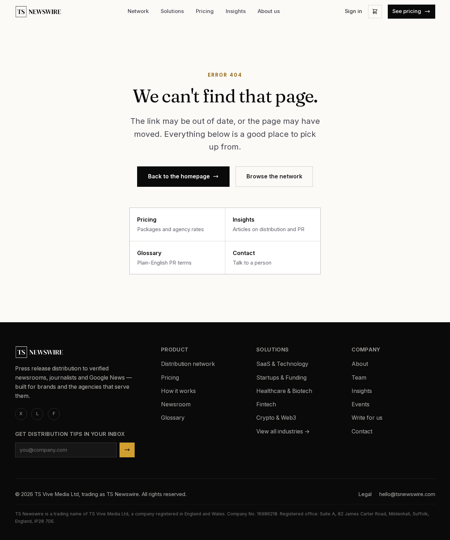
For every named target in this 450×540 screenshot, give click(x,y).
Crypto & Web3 (276, 417)
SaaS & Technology (282, 364)
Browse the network (274, 176)
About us (269, 11)
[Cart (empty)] (374, 11)
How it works (178, 391)
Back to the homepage (179, 176)
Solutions (172, 11)
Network (138, 11)
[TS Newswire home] (39, 12)
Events (360, 404)
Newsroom (176, 404)
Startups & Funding (281, 377)
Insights (236, 11)
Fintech (266, 404)
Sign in (353, 11)
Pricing (205, 11)
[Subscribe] (127, 450)
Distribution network (188, 364)
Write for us (367, 417)
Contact (362, 431)
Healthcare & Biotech (284, 391)
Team (359, 377)
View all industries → (283, 431)
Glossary (173, 417)
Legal (365, 494)
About (360, 364)
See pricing (406, 11)
